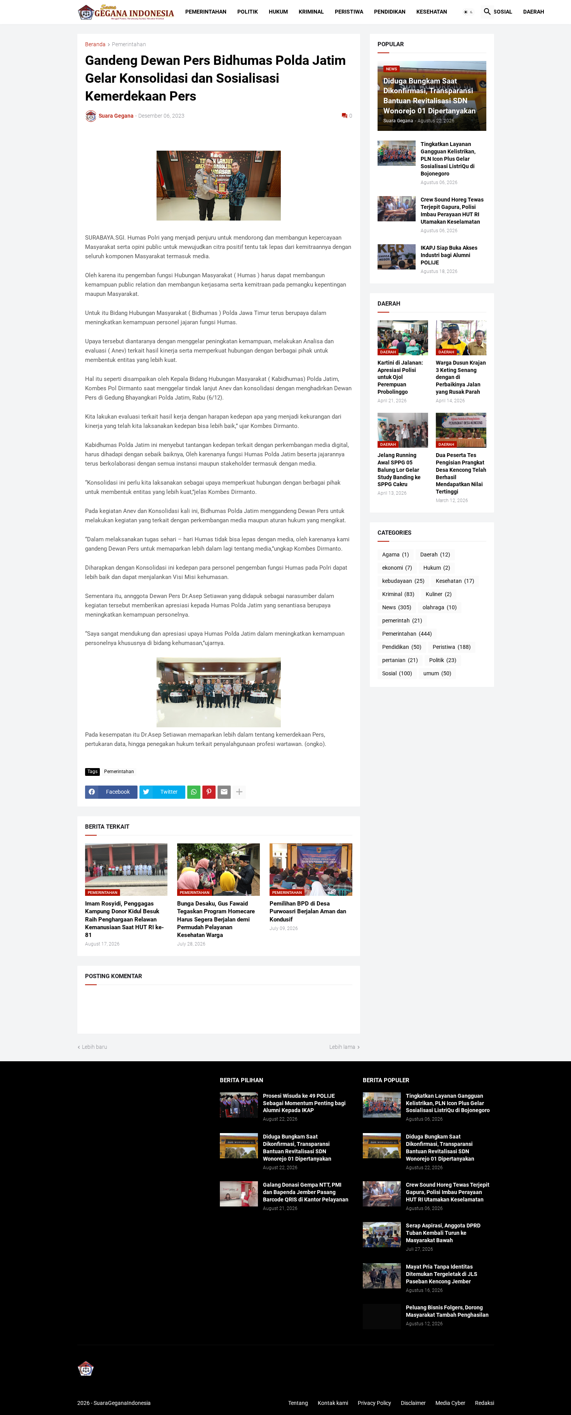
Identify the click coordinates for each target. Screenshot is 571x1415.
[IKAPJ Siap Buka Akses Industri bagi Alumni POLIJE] (397, 256)
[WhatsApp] (193, 792)
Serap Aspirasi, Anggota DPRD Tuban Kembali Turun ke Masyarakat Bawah (443, 1232)
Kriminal (311, 12)
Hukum (278, 12)
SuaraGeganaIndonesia (122, 1403)
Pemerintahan (205, 12)
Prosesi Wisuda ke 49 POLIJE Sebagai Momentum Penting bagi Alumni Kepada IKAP (304, 1103)
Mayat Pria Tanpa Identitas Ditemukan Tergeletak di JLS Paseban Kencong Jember (441, 1274)
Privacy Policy (374, 1403)
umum (437, 673)
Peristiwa (349, 12)
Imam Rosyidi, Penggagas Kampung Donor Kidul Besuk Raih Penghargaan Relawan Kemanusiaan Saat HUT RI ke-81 (124, 919)
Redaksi (484, 1403)
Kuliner (439, 594)
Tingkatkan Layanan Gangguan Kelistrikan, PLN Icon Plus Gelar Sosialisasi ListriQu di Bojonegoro (448, 159)
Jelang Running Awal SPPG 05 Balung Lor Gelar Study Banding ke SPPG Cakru (399, 470)
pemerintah (402, 620)
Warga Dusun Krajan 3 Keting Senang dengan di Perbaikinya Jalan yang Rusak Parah (461, 377)
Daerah (533, 12)
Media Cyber (450, 1403)
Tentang (298, 1403)
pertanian (400, 660)
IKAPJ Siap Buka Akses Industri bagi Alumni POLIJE (449, 255)
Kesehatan (431, 12)
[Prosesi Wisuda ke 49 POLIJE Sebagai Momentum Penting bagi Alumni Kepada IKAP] (239, 1105)
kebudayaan (403, 581)
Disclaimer (413, 1403)
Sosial (502, 12)
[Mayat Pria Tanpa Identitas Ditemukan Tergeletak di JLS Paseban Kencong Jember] (382, 1275)
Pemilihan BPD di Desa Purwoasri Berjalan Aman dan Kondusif (308, 911)
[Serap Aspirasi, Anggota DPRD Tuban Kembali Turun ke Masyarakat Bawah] (382, 1234)
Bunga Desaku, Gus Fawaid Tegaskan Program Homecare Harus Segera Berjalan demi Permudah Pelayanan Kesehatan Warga (216, 919)
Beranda (95, 44)
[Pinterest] (209, 792)
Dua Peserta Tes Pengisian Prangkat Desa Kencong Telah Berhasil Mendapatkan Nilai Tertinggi (461, 473)
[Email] (224, 792)
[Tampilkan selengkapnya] (239, 792)
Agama (395, 554)
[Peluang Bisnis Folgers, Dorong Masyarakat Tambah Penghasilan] (382, 1316)
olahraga (440, 607)
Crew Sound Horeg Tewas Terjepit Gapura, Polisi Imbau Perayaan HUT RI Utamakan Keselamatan (452, 210)
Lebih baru (94, 1047)
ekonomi (397, 568)
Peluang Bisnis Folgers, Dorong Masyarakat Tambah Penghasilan (447, 1311)
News (396, 607)
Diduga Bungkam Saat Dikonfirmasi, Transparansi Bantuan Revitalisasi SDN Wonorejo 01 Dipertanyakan (297, 1147)
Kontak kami (333, 1403)
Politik (247, 12)
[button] (468, 12)
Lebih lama (342, 1047)
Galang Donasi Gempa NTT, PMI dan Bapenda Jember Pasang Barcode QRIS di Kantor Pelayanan (305, 1192)
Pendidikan (390, 12)
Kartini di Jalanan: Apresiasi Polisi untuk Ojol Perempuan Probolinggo (400, 377)
